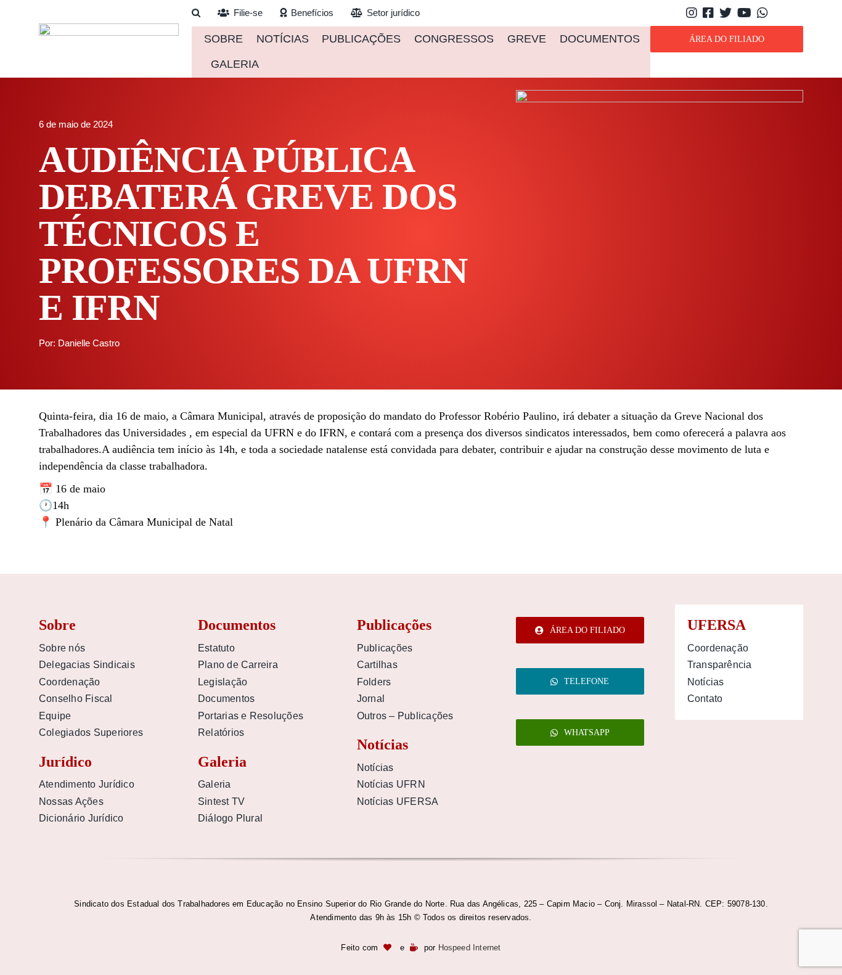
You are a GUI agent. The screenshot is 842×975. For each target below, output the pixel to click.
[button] (196, 13)
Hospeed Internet (469, 947)
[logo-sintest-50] (109, 29)
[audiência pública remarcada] (659, 95)
